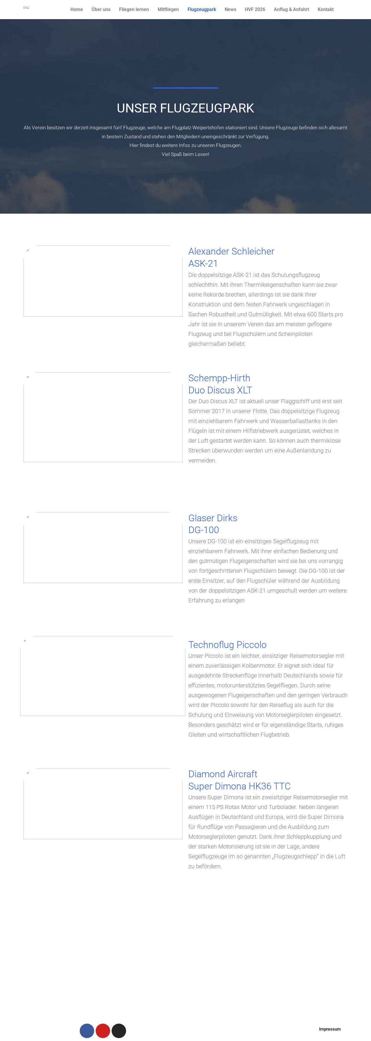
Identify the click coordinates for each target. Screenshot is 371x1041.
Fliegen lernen (134, 9)
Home (76, 9)
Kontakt (326, 9)
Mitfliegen (168, 9)
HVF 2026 (255, 9)
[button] (330, 1029)
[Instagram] (119, 1031)
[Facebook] (87, 1031)
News (230, 9)
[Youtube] (103, 1031)
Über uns (101, 9)
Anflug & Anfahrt (291, 9)
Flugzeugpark (202, 9)
